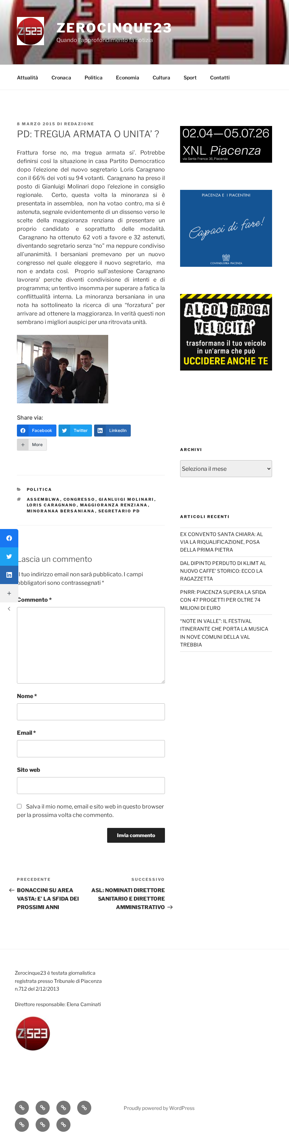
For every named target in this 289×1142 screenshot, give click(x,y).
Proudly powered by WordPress (159, 1108)
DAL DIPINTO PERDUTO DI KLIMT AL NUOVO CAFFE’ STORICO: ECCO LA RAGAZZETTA (223, 571)
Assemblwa (43, 499)
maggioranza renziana (114, 505)
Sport (190, 77)
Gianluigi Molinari (126, 499)
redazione (79, 123)
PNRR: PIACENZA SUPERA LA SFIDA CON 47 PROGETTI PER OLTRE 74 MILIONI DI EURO (223, 600)
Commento (34, 599)
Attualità (27, 77)
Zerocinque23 (114, 28)
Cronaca (61, 77)
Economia (127, 77)
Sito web (28, 770)
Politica (94, 77)
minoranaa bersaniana (61, 511)
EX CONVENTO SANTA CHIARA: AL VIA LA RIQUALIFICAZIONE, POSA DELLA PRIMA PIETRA (221, 542)
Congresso (79, 499)
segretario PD (119, 511)
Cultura (161, 77)
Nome (27, 696)
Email (26, 732)
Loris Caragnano (52, 505)
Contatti (220, 77)
